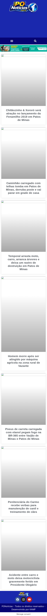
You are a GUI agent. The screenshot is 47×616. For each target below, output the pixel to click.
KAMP (33, 609)
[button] (12, 41)
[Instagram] (23, 599)
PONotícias (7, 606)
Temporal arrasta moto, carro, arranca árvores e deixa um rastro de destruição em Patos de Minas (23, 263)
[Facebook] (17, 599)
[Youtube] (29, 599)
